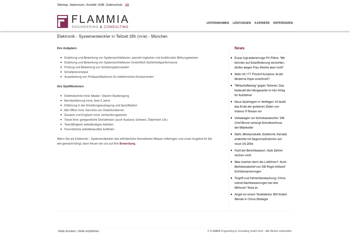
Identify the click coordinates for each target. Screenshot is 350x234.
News (240, 48)
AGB (101, 4)
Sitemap (62, 4)
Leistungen (242, 23)
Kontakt (91, 4)
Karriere (262, 23)
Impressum (77, 4)
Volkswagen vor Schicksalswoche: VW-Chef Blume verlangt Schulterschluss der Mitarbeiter (260, 122)
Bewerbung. (128, 143)
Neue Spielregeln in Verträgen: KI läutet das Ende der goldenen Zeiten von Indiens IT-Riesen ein (260, 106)
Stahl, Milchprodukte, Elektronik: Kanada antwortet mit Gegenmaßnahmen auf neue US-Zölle (261, 139)
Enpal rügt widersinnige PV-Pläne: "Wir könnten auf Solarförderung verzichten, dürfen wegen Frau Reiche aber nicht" (260, 62)
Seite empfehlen (88, 231)
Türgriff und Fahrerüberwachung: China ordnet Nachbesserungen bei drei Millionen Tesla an (260, 182)
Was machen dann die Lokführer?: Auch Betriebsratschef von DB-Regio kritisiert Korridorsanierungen (260, 166)
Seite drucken (67, 231)
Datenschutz (114, 4)
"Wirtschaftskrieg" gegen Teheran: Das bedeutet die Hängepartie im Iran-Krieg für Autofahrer (260, 90)
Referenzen (283, 23)
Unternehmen (217, 23)
